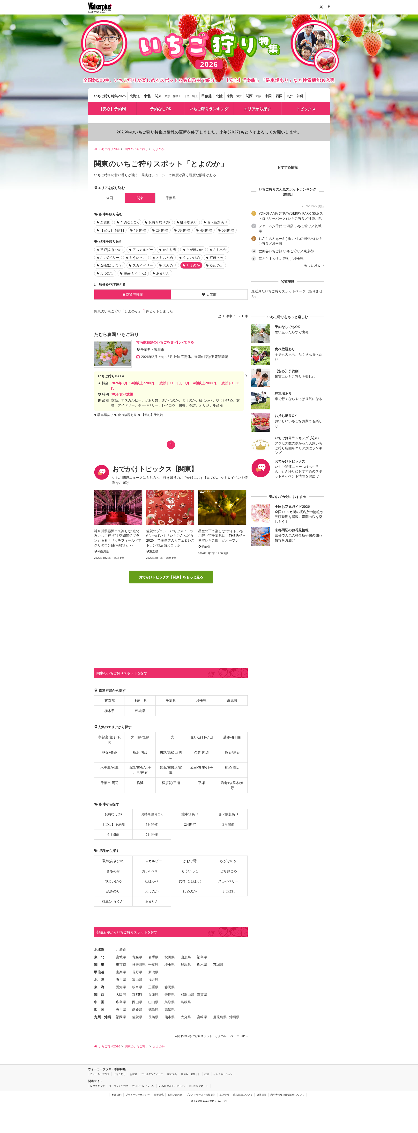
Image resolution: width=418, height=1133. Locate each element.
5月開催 (228, 230)
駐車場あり (188, 222)
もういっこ (137, 257)
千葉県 (171, 198)
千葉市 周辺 (110, 782)
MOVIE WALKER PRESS (171, 1086)
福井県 (153, 979)
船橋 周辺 (232, 767)
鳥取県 (169, 1002)
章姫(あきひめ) (111, 249)
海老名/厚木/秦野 (232, 785)
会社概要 (261, 1094)
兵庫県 (153, 994)
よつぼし (107, 273)
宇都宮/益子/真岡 (109, 739)
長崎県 (153, 1017)
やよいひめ (191, 257)
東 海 (99, 987)
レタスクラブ (97, 1086)
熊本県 (169, 1017)
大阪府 (121, 994)
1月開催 (140, 230)
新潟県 (153, 972)
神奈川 (177, 96)
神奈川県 (140, 700)
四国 (279, 96)
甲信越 (207, 96)
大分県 (186, 1017)
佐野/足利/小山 (201, 737)
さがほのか (194, 249)
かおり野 (169, 249)
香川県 (121, 1009)
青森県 (137, 957)
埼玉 (195, 96)
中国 (268, 96)
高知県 (169, 1009)
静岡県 (169, 987)
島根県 (186, 1002)
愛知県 (121, 987)
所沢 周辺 (140, 752)
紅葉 (206, 1074)
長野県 (137, 972)
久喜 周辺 (201, 752)
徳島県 (153, 1009)
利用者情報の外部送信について (287, 1094)
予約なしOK (160, 108)
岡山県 (137, 1002)
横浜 (140, 782)
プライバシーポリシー (138, 1094)
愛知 (239, 96)
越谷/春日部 (232, 737)
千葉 (187, 96)
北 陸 (99, 979)
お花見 (133, 1074)
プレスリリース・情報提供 (200, 1094)
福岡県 (121, 1017)
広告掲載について (243, 1094)
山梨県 (121, 972)
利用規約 (116, 1094)
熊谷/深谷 (232, 752)
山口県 (153, 1002)
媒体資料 (224, 1094)
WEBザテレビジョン (143, 1086)
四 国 (99, 1009)
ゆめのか (216, 265)
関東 (158, 96)
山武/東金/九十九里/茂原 (140, 770)
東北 (147, 96)
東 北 (99, 957)
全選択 (105, 222)
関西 (249, 96)
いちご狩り (120, 1074)
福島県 (202, 957)
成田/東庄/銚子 (201, 767)
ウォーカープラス (100, 1074)
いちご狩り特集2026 (110, 96)
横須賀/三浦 (171, 782)
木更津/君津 (109, 767)
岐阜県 (137, 987)
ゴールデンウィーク (152, 1074)
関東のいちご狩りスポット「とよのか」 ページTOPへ (212, 1036)
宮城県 (121, 957)
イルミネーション (223, 1074)
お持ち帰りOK (159, 222)
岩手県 (153, 957)
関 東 (99, 964)
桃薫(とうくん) (135, 273)
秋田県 (169, 957)
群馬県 (232, 700)
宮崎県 (202, 1017)
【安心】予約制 (112, 108)
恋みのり (169, 265)
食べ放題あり (217, 222)
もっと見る (313, 265)
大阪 (258, 96)
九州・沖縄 (295, 96)
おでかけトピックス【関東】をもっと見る (171, 577)
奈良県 (169, 994)
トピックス (306, 108)
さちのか (220, 249)
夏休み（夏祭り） (190, 1074)
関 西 (99, 994)
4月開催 (206, 230)
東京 (167, 96)
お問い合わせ (175, 1094)
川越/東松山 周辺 (171, 755)
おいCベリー (109, 257)
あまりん (163, 273)
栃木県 (109, 710)
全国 (109, 198)
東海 (230, 96)
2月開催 (162, 230)
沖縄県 (234, 1017)
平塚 (201, 782)
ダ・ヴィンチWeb (118, 1086)
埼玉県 (201, 700)
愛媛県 (137, 1009)
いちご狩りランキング (209, 108)
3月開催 (184, 230)
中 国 (99, 1002)
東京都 (109, 700)
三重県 (153, 987)
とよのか (151, 891)
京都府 (137, 994)
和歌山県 (187, 994)
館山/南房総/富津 (170, 770)
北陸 (219, 96)
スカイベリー (143, 265)
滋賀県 (202, 994)
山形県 (186, 957)
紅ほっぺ (216, 257)
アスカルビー (143, 249)
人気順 (211, 294)
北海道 (135, 96)
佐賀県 (137, 1017)
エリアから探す (257, 108)
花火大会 (172, 1074)
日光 (170, 737)
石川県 (121, 979)
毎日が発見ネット (198, 1086)
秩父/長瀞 (109, 752)
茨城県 (140, 710)
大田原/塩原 (140, 737)
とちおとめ (164, 257)
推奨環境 (159, 1094)
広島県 (121, 1002)
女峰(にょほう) (111, 265)
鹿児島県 (220, 1017)
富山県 (137, 979)
